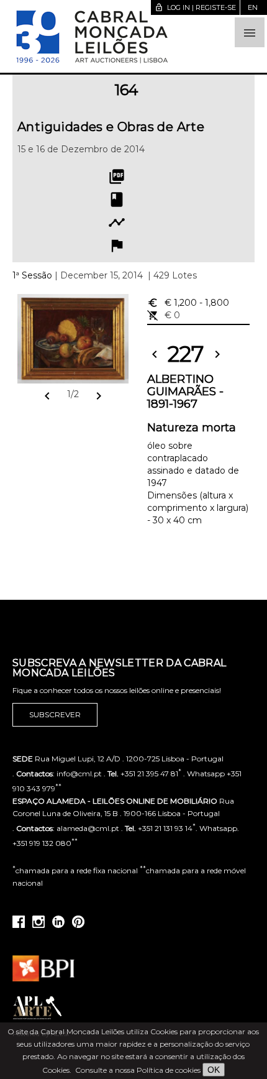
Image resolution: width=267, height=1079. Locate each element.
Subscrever (55, 714)
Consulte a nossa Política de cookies (138, 1070)
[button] (250, 32)
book (116, 199)
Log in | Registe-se (195, 7)
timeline (116, 222)
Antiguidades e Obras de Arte (110, 126)
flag (116, 245)
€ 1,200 (188, 302)
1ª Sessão (32, 275)
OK (213, 1070)
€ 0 (163, 315)
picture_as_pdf (116, 176)
